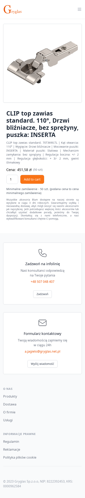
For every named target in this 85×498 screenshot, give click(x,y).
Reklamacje (11, 449)
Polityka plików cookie (19, 457)
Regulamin (11, 441)
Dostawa (9, 404)
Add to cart (32, 179)
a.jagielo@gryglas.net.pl (42, 351)
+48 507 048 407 (42, 281)
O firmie (9, 412)
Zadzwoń (42, 294)
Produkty (10, 396)
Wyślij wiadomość (42, 364)
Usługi (8, 420)
